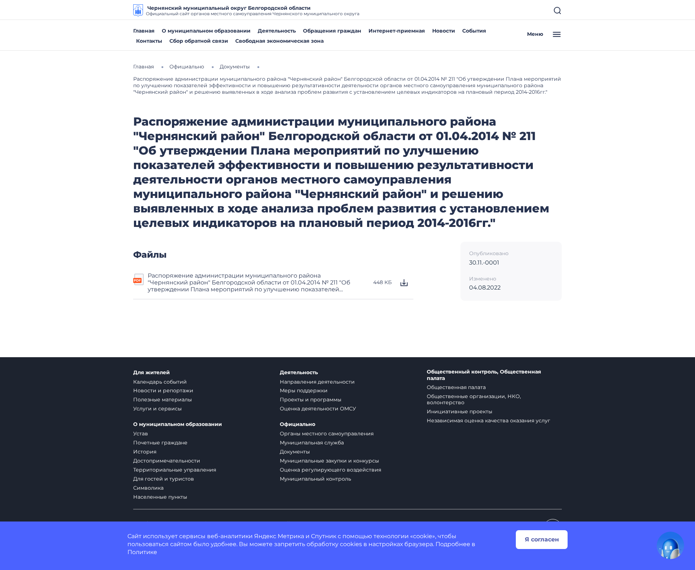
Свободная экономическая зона (279, 41)
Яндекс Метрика (279, 536)
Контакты (149, 41)
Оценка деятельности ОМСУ (318, 408)
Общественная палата (456, 387)
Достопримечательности (166, 460)
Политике (142, 552)
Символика (148, 488)
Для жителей (151, 373)
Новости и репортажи (163, 390)
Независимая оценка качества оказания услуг (488, 420)
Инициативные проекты (459, 411)
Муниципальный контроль (315, 479)
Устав (140, 433)
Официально (297, 424)
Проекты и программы (310, 399)
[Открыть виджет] (670, 545)
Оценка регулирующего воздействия (330, 469)
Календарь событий (160, 382)
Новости (443, 31)
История (144, 451)
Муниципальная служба (312, 442)
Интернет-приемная (396, 31)
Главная (144, 31)
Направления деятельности (317, 382)
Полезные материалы (162, 399)
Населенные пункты (160, 497)
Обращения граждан (332, 31)
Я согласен (542, 539)
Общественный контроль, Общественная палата (484, 375)
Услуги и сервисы (157, 408)
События (474, 31)
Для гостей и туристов (163, 479)
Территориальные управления (174, 469)
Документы (295, 451)
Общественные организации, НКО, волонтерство (474, 399)
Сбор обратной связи (198, 41)
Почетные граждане (160, 442)
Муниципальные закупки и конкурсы (329, 460)
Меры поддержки (304, 390)
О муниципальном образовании (206, 31)
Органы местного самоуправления (327, 433)
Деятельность (277, 31)
